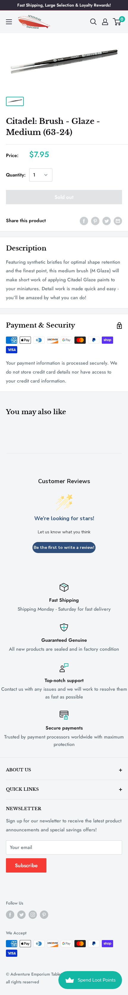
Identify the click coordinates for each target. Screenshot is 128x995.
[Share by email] (118, 220)
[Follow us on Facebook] (10, 914)
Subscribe (26, 865)
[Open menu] (9, 21)
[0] (117, 21)
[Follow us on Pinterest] (44, 914)
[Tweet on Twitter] (106, 220)
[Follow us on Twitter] (21, 914)
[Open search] (93, 22)
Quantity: (16, 174)
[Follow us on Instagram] (33, 914)
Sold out (64, 197)
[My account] (105, 22)
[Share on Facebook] (84, 220)
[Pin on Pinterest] (95, 220)
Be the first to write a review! (64, 547)
